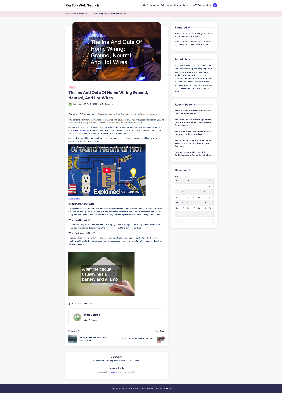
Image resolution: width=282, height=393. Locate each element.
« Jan (178, 221)
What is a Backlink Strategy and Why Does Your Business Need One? (193, 132)
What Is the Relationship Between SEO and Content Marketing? (193, 112)
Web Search (92, 314)
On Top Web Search (82, 5)
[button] (90, 320)
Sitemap (167, 388)
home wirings (82, 130)
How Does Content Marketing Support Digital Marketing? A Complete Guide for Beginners (193, 122)
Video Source (74, 198)
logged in (113, 372)
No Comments (107, 104)
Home (72, 87)
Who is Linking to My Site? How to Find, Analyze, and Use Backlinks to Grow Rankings (193, 143)
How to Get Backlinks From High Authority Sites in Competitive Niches (193, 153)
